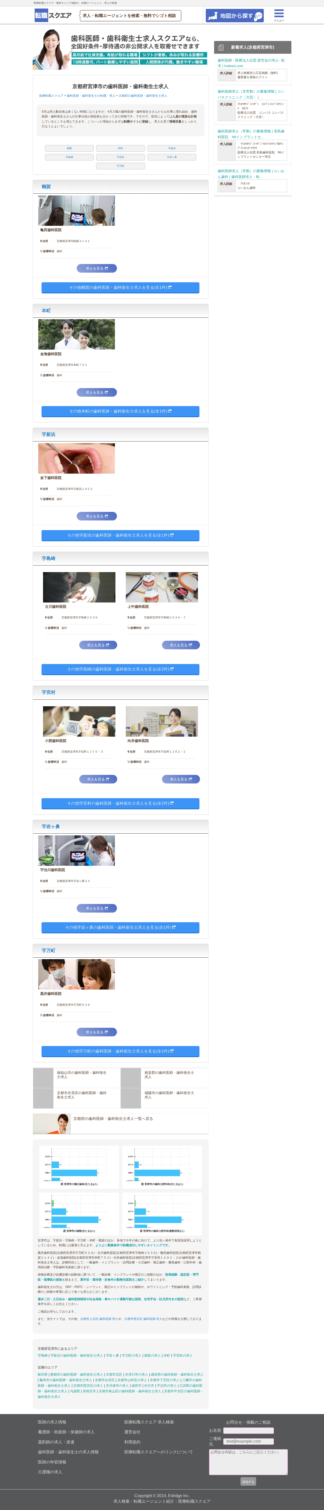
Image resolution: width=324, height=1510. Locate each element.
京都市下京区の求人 (165, 1380)
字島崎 (48, 558)
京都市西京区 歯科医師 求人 (143, 1319)
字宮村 (48, 692)
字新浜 (48, 434)
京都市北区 (114, 1374)
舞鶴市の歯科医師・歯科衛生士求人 (77, 1374)
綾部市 (137, 1385)
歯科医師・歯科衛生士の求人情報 (68, 1452)
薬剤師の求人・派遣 (56, 1442)
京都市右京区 (105, 1380)
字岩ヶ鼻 (51, 826)
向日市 (149, 1385)
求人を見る (95, 268)
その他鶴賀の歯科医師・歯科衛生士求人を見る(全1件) (118, 287)
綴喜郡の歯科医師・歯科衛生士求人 (177, 1374)
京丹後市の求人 (118, 1385)
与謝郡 (75, 1391)
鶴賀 (46, 186)
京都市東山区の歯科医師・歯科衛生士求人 (130, 1391)
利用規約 (132, 1442)
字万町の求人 (132, 1355)
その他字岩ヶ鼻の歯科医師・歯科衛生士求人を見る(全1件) (118, 927)
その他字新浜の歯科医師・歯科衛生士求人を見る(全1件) (118, 535)
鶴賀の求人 (153, 1355)
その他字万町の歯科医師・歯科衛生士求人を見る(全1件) (118, 1051)
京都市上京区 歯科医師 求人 (99, 1319)
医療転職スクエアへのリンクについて (158, 1452)
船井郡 (43, 1374)
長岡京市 (90, 1391)
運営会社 (132, 1432)
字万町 (48, 950)
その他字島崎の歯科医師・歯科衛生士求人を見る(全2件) (118, 669)
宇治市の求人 (167, 1385)
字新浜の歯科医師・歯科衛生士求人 (77, 1355)
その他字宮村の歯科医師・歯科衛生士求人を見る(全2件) (118, 803)
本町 (46, 310)
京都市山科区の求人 (132, 1380)
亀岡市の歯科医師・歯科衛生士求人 (66, 1380)
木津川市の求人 (137, 1374)
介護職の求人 (50, 1472)
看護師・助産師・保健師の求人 (66, 1432)
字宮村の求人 (183, 1355)
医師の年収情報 (52, 1462)
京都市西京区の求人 (88, 1385)
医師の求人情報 (52, 1422)
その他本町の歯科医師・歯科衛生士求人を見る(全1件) (118, 411)
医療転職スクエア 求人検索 (149, 1422)
